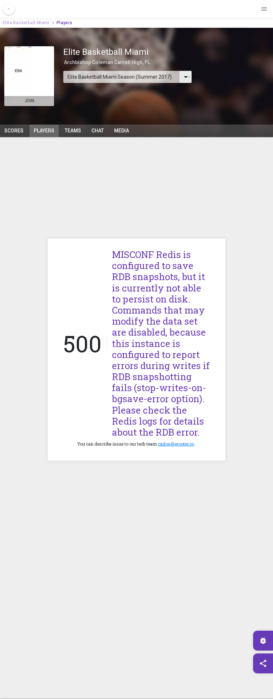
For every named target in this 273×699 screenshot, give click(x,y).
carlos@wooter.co (176, 444)
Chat (97, 130)
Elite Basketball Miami (26, 22)
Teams (73, 130)
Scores (13, 130)
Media (121, 130)
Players (44, 130)
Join (29, 100)
